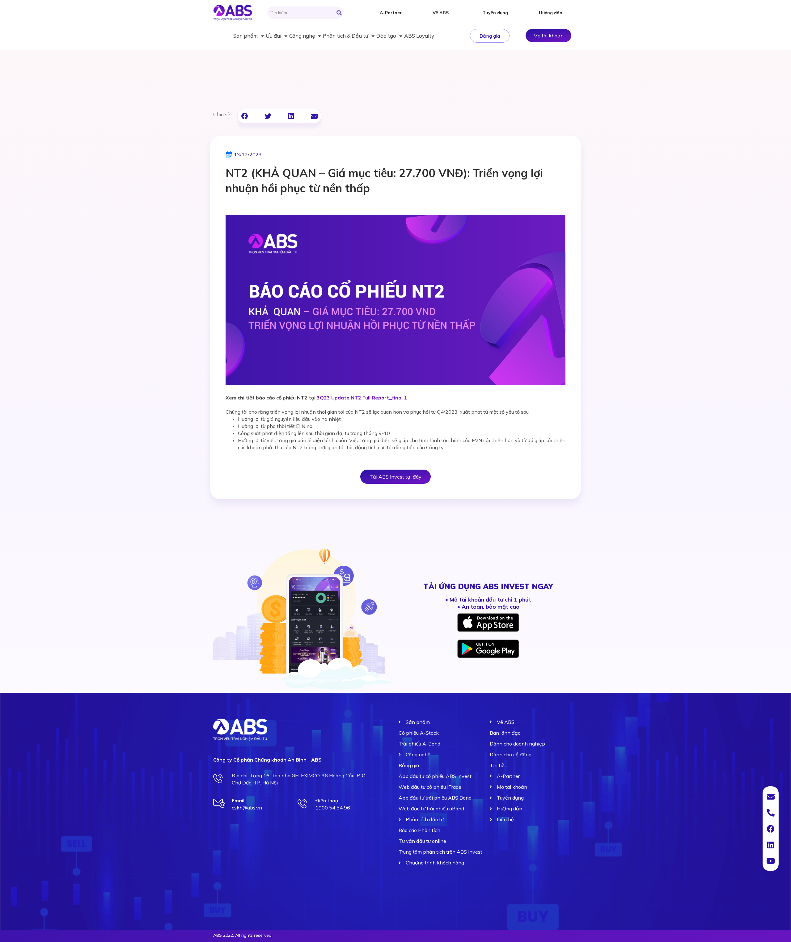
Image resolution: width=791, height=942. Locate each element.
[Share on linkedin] (291, 116)
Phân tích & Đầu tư (345, 35)
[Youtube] (771, 861)
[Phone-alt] (771, 813)
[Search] (339, 12)
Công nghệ (302, 35)
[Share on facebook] (245, 116)
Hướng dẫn (550, 12)
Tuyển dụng (495, 12)
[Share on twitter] (268, 116)
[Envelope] (771, 796)
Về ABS (441, 12)
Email (238, 800)
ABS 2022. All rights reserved (242, 935)
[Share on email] (314, 116)
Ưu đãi (273, 35)
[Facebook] (771, 829)
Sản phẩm (245, 35)
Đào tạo (386, 35)
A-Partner (391, 12)
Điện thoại (327, 800)
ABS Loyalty (419, 35)
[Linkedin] (771, 845)
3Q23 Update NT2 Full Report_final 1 (362, 398)
